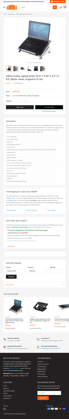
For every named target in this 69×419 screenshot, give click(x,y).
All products (11, 14)
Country (8, 267)
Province (30, 267)
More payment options (49, 111)
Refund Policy (9, 285)
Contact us (40, 361)
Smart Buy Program (9, 391)
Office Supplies (51, 210)
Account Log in (41, 366)
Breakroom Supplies (31, 210)
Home (4, 14)
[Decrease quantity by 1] (14, 101)
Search (5, 393)
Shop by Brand (7, 396)
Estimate (11, 277)
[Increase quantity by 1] (25, 101)
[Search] (55, 7)
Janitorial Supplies (11, 210)
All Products (6, 398)
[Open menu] (4, 7)
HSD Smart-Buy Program (22, 244)
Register (9, 348)
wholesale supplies (14, 368)
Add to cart (19, 107)
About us (6, 388)
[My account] (61, 7)
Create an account (43, 364)
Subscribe (43, 398)
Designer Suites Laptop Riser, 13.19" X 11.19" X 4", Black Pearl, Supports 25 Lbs (40, 320)
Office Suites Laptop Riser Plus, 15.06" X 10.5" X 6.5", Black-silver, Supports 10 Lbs (14, 320)
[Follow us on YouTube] (4, 409)
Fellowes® (8, 83)
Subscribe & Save (59, 1)
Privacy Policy (41, 374)
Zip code (52, 267)
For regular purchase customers (50, 348)
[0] (64, 7)
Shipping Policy (41, 369)
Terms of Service (42, 376)
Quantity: (9, 101)
